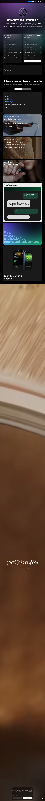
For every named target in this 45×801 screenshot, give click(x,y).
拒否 (17, 798)
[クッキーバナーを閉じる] (32, 789)
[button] (40, 1)
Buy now (12, 60)
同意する (27, 798)
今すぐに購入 (31, 1)
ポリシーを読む (15, 795)
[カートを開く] (38, 1)
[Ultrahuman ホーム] (4, 1)
